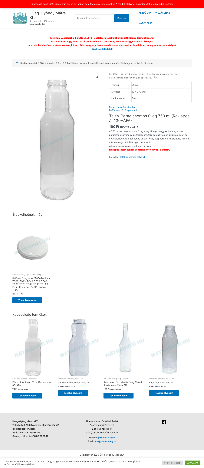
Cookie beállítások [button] (172, 463)
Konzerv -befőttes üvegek (132, 74)
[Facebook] (164, 422)
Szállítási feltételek (102, 49)
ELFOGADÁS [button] (192, 463)
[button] (97, 77)
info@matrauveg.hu (105, 441)
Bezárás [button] (169, 4)
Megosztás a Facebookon (122, 107)
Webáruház (162, 12)
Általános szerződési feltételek (102, 421)
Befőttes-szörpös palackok (160, 74)
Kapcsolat (145, 23)
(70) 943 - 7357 (106, 437)
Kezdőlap (145, 12)
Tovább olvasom (27, 300)
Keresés (121, 18)
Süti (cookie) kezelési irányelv (102, 432)
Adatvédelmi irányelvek (102, 425)
